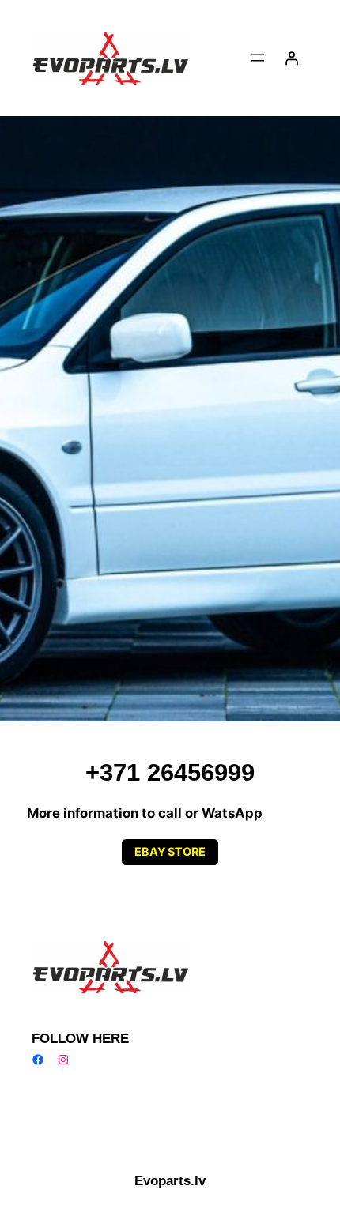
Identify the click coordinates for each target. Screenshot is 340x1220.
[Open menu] (257, 57)
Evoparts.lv (170, 1180)
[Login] (291, 57)
